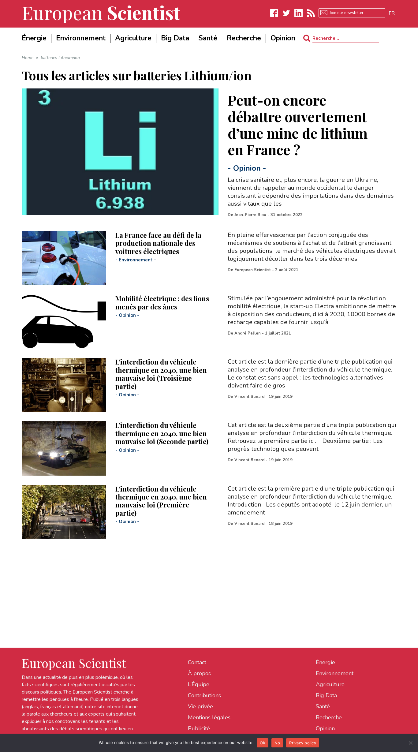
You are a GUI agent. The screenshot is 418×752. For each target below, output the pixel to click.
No (277, 742)
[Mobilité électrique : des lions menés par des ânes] (64, 321)
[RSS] (311, 13)
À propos (199, 673)
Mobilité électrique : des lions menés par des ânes (162, 302)
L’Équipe (198, 684)
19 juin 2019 (281, 396)
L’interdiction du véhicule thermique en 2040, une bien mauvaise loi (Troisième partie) (161, 374)
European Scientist (252, 270)
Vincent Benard (249, 396)
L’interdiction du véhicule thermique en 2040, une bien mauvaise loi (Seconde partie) (161, 433)
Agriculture (330, 684)
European (101, 12)
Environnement (136, 260)
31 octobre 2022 (287, 215)
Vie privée (200, 706)
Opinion (247, 168)
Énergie (325, 662)
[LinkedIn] (299, 13)
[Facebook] (274, 13)
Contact (197, 662)
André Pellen (247, 333)
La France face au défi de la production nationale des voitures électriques (158, 243)
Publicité (199, 728)
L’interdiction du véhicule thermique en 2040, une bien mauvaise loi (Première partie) (161, 501)
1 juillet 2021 (278, 333)
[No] (410, 743)
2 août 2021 (286, 270)
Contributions (204, 695)
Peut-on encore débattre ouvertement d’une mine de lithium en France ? (298, 125)
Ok (262, 742)
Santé (323, 706)
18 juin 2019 (281, 523)
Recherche (329, 717)
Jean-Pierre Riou (250, 215)
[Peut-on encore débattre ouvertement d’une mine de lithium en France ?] (120, 151)
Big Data (326, 695)
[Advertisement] (205, 582)
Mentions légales (209, 717)
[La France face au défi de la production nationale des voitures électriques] (64, 258)
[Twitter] (286, 13)
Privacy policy (302, 742)
